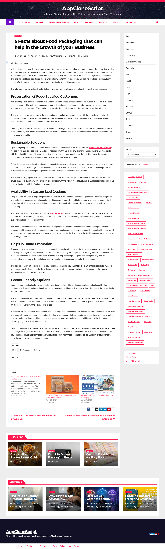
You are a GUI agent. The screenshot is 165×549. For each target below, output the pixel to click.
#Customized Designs (62, 56)
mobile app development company (140, 275)
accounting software (135, 177)
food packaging (57, 213)
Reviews (130, 106)
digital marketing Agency (136, 223)
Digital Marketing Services (137, 228)
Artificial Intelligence (135, 203)
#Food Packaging (80, 56)
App (128, 36)
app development (134, 187)
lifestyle (131, 22)
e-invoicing (131, 239)
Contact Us (31, 546)
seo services (145, 291)
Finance (129, 75)
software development (135, 311)
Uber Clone (131, 354)
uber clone (147, 322)
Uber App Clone (133, 361)
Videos (129, 138)
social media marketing (135, 306)
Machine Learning (148, 260)
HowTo (103, 22)
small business (133, 296)
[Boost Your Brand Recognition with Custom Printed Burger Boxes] (62, 384)
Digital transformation (135, 234)
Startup (89, 22)
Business (130, 49)
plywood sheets (145, 280)
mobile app (145, 265)
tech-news (130, 126)
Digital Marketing (59, 22)
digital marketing (133, 218)
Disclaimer (44, 546)
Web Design (148, 332)
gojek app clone (147, 244)
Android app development (137, 182)
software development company (139, 316)
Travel (39, 22)
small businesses (134, 301)
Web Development (134, 337)
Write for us (24, 22)
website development (135, 342)
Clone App (130, 55)
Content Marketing (134, 213)
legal (128, 94)
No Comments (28, 507)
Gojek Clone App (146, 249)
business (149, 203)
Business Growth (133, 208)
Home (20, 546)
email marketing (145, 239)
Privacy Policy (59, 546)
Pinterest (144, 165)
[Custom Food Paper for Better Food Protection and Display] (97, 384)
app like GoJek (133, 197)
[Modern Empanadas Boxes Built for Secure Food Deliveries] (28, 386)
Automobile (131, 43)
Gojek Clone (132, 249)
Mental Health (132, 265)
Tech (76, 22)
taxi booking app (134, 322)
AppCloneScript (82, 8)
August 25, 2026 (96, 503)
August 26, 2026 (20, 503)
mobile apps (132, 280)
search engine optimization (137, 285)
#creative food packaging (41, 56)
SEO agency (132, 291)
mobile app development (136, 270)
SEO (152, 285)
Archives (129, 150)
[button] (157, 22)
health (116, 22)
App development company (137, 192)
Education (130, 68)
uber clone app (133, 327)
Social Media (148, 301)
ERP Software (132, 244)
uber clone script (134, 332)
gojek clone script (134, 254)
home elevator (133, 260)
